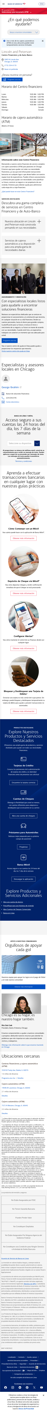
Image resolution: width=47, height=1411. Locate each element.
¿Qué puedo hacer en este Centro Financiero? (18, 191)
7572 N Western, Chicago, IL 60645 (15, 1105)
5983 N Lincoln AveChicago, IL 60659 (11, 60)
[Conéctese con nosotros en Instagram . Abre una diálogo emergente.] (12, 1387)
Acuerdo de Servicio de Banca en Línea (15, 1258)
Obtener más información (23, 538)
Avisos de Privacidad (26, 1409)
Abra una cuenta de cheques (23, 816)
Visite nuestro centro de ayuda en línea (16, 351)
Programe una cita (11, 79)
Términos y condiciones (23, 461)
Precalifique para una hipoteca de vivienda (18, 906)
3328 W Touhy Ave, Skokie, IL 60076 (15, 1070)
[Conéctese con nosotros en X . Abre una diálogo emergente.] (34, 1387)
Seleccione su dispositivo (20, 443)
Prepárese (23, 847)
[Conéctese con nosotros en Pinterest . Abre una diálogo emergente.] (27, 1387)
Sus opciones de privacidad (11, 1370)
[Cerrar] (43, 1395)
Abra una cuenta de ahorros (13, 902)
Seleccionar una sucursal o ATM (15, 12)
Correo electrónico (12, 402)
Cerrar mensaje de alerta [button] (42, 41)
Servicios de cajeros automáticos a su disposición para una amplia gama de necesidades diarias (23, 241)
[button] (3, 4)
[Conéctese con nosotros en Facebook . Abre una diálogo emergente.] (5, 1387)
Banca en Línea (8, 913)
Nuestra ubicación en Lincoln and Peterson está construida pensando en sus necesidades (23, 221)
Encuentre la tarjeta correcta (23, 782)
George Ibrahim (10, 387)
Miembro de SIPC (30, 1284)
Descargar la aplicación (23, 879)
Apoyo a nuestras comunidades (21, 32)
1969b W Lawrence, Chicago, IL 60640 (16, 1088)
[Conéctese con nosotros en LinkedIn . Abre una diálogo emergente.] (20, 1387)
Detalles (20, 1078)
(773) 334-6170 (10, 65)
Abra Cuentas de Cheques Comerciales (17, 909)
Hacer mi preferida (11, 69)
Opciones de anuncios (27, 1367)
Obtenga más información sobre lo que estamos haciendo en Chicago (22, 1046)
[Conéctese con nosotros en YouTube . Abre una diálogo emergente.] (41, 1387)
